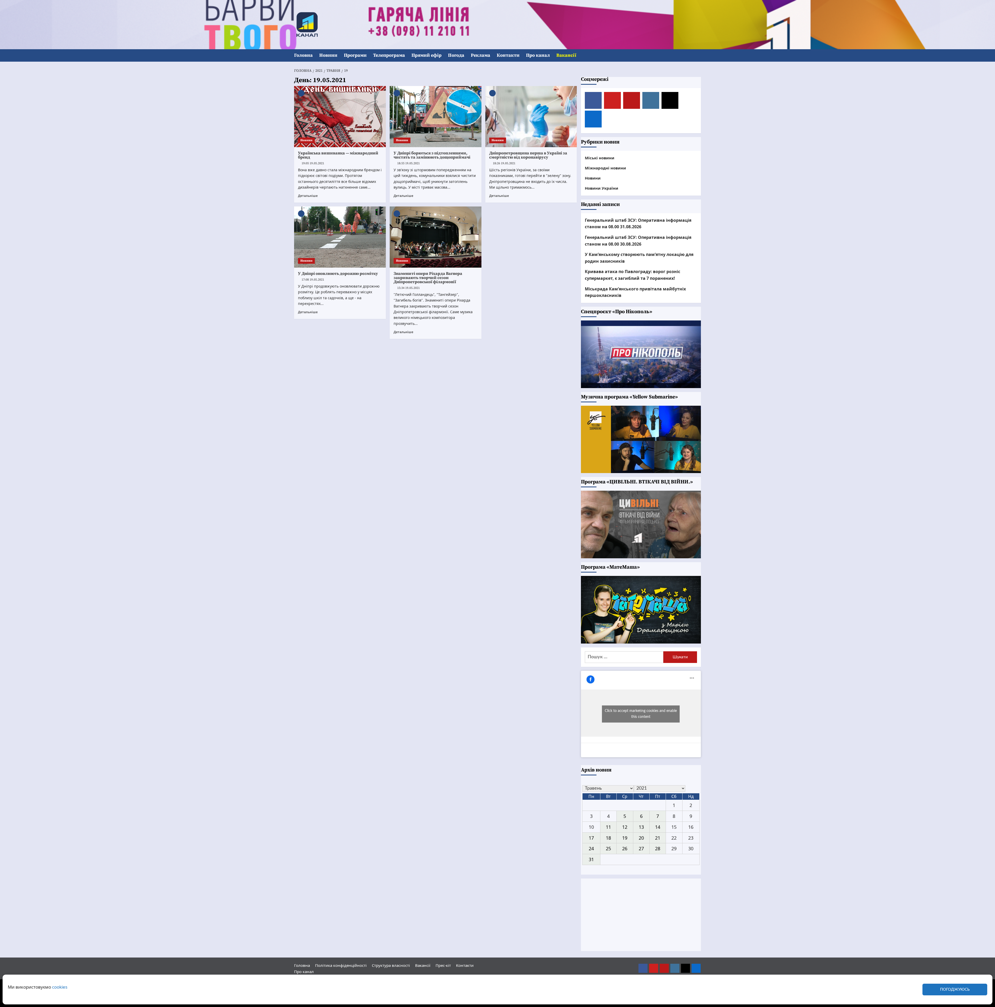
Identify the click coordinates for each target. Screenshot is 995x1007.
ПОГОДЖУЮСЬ (955, 989)
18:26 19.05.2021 (504, 163)
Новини (328, 55)
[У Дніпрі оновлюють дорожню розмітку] (340, 237)
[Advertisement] (641, 915)
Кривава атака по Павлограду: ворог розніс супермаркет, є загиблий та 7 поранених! (632, 275)
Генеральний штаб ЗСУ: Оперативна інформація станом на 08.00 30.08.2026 (638, 240)
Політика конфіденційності (341, 965)
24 (591, 848)
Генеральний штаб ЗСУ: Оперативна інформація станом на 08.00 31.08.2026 (638, 223)
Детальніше (308, 196)
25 (608, 848)
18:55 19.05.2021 (408, 163)
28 (657, 848)
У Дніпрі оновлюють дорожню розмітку (338, 273)
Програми (355, 55)
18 (608, 838)
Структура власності (391, 965)
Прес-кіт (443, 965)
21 (657, 838)
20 (641, 838)
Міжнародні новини (605, 167)
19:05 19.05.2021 (313, 163)
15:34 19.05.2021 (408, 288)
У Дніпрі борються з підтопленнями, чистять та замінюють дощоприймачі (432, 155)
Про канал (538, 55)
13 (641, 827)
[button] (697, 55)
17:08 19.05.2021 (313, 280)
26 (624, 848)
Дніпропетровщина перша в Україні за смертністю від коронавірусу (528, 155)
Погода (456, 55)
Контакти (508, 55)
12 (624, 827)
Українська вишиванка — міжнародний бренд (338, 155)
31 (591, 859)
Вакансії (566, 55)
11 (608, 827)
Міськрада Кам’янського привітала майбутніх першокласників (635, 292)
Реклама (480, 55)
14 (657, 827)
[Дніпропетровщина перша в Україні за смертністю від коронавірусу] (531, 116)
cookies (59, 987)
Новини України (601, 188)
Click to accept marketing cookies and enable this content (641, 714)
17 (591, 838)
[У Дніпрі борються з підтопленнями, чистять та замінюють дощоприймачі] (435, 116)
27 (641, 848)
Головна (303, 55)
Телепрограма (389, 55)
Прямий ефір (426, 55)
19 (624, 838)
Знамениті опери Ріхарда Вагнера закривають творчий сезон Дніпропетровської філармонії (428, 277)
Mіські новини (599, 157)
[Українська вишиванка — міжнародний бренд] (340, 116)
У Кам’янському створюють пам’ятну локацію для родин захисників (639, 258)
